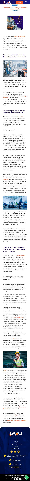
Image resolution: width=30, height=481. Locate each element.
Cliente (19, 2)
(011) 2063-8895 (16, 460)
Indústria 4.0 (19, 117)
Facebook (10, 420)
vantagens (14, 339)
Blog (16, 415)
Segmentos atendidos (16, 444)
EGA (5, 370)
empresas (5, 179)
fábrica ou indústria (19, 36)
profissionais (21, 255)
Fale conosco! (15, 467)
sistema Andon (18, 317)
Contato (16, 448)
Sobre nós (16, 439)
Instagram (16, 420)
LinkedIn (23, 420)
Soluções (16, 442)
